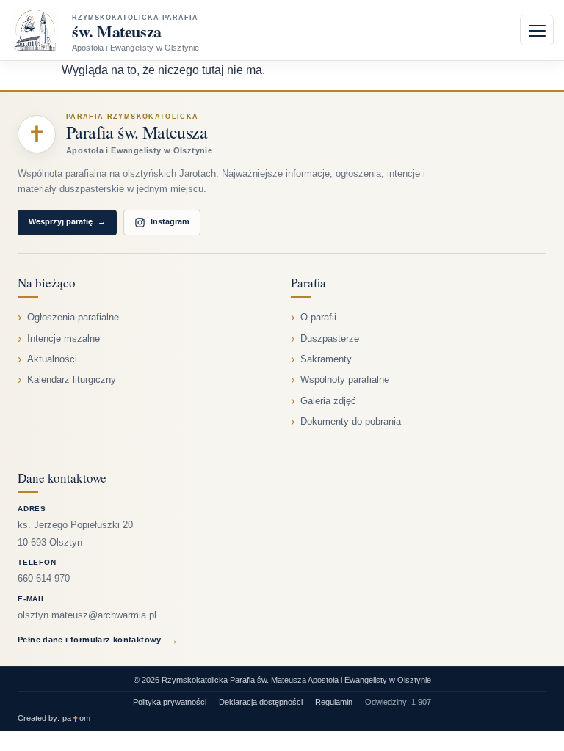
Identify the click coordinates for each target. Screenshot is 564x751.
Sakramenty (326, 359)
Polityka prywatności (169, 701)
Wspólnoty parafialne (344, 380)
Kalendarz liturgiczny (71, 380)
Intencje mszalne (63, 339)
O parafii (318, 317)
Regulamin (333, 701)
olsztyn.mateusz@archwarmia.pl (87, 615)
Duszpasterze (329, 339)
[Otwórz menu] (537, 30)
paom (76, 718)
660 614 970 (44, 579)
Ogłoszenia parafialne (73, 317)
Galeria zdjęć (328, 401)
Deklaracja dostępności (261, 701)
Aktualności (52, 359)
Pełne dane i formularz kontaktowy (98, 640)
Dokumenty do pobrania (350, 422)
